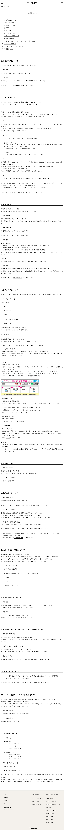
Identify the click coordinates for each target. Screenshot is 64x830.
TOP (2, 6)
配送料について (8, 30)
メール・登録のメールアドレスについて (16, 46)
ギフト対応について (10, 43)
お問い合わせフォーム (23, 192)
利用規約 (13, 146)
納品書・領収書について (11, 38)
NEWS (5, 803)
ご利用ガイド (49, 798)
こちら (8, 437)
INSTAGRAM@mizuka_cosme (8, 808)
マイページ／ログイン (37, 798)
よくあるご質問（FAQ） (52, 801)
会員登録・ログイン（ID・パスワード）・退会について (20, 41)
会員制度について (36, 804)
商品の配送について (10, 33)
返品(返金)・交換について (11, 36)
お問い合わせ (49, 822)
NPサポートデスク (7, 412)
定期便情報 (57, 271)
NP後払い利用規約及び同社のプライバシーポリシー (17, 371)
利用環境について (9, 49)
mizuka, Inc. (34, 828)
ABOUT (6, 797)
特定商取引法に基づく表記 (53, 804)
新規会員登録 (35, 801)
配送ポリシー (49, 816)
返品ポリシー (49, 819)
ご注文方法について (10, 22)
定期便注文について (10, 25)
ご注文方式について (10, 20)
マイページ (8, 517)
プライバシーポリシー (51, 810)
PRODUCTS (7, 800)
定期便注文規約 (17, 85)
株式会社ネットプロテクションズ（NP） (27, 367)
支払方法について (9, 28)
